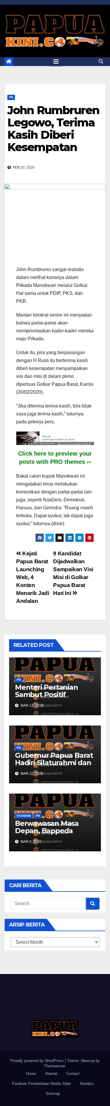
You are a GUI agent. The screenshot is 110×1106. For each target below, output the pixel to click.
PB (11, 97)
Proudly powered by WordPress (37, 1060)
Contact (72, 1073)
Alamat (51, 1073)
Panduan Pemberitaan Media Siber (41, 1083)
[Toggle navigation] (56, 61)
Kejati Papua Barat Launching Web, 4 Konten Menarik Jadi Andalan (32, 577)
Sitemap (53, 1093)
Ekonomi (24, 815)
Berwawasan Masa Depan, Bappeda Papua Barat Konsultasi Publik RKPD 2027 (55, 834)
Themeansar (54, 1066)
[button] (101, 61)
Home (31, 1073)
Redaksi (87, 1083)
